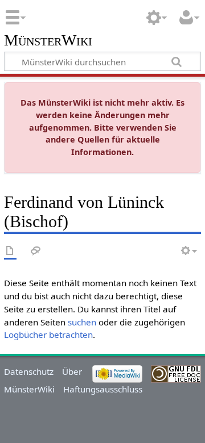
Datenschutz (29, 371)
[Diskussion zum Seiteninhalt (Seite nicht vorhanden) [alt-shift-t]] (36, 251)
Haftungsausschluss (102, 389)
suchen (82, 322)
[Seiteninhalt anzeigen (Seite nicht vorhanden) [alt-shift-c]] (10, 251)
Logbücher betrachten (48, 334)
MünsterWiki (48, 40)
